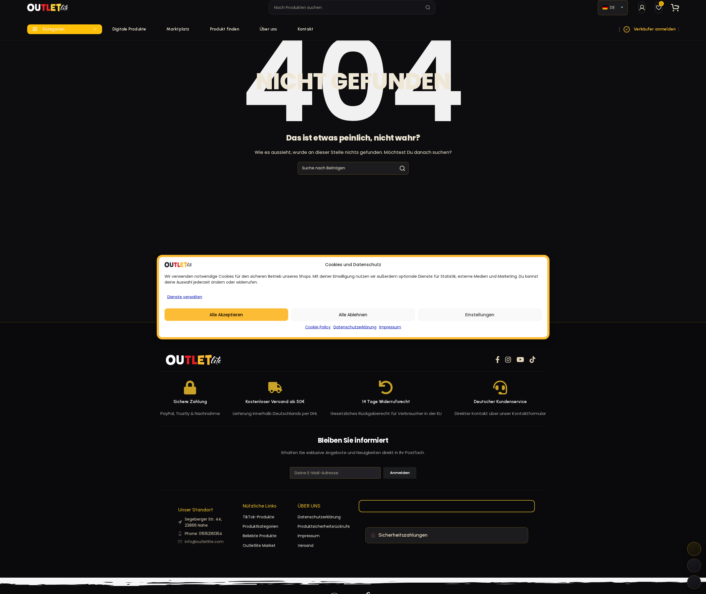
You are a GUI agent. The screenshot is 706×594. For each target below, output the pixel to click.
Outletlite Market (259, 545)
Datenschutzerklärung (354, 327)
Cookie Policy (318, 327)
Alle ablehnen (353, 314)
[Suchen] (428, 7)
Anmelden (400, 472)
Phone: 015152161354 (203, 533)
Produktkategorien (260, 526)
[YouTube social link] (520, 360)
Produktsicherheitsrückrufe (309, 526)
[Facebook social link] (497, 360)
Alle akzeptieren (226, 314)
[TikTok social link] (532, 360)
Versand (305, 545)
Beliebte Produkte (260, 536)
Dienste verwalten (184, 296)
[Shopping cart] (675, 7)
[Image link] (193, 360)
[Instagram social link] (508, 360)
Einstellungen (479, 314)
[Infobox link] (649, 29)
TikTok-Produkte (258, 517)
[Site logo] (47, 7)
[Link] (642, 7)
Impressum (390, 327)
